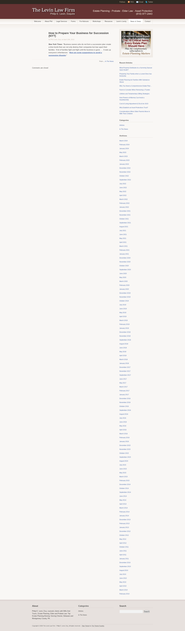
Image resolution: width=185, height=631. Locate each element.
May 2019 (122, 312)
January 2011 (124, 559)
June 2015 (123, 469)
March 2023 (123, 156)
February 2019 (124, 324)
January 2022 (124, 207)
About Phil (48, 21)
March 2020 (123, 281)
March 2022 (123, 199)
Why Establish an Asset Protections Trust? (133, 107)
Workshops (97, 21)
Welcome (37, 21)
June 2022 (123, 187)
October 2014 (124, 488)
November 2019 (125, 297)
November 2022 (125, 172)
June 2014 (123, 496)
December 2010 (125, 562)
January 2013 (124, 527)
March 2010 (123, 590)
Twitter (150, 2)
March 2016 (123, 434)
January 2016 (124, 441)
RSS (132, 2)
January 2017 (124, 395)
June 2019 (123, 309)
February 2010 (124, 594)
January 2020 (124, 289)
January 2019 (124, 328)
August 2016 (123, 414)
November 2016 (125, 402)
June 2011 (123, 551)
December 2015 (125, 445)
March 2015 (123, 477)
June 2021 (123, 234)
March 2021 (123, 246)
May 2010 (122, 582)
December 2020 (125, 258)
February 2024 (124, 145)
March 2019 (123, 320)
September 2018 (125, 340)
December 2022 (125, 168)
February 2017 (124, 391)
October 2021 (124, 219)
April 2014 (122, 504)
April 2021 (122, 242)
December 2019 (125, 293)
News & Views (135, 21)
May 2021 (122, 238)
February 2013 (124, 523)
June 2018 (123, 348)
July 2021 (122, 230)
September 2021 (125, 223)
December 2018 (125, 332)
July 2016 (122, 418)
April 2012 (122, 543)
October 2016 (124, 406)
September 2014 (125, 492)
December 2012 (125, 531)
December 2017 (125, 367)
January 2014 (124, 516)
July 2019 (122, 305)
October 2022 (124, 176)
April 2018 (122, 355)
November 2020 (125, 262)
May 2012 (122, 539)
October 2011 (124, 547)
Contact (148, 21)
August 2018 (123, 344)
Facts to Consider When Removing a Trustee (134, 90)
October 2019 (124, 301)
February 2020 (124, 285)
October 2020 (124, 266)
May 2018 (122, 352)
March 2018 (123, 359)
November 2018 (125, 336)
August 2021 (123, 227)
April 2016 (122, 430)
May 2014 (122, 500)
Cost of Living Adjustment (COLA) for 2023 (133, 104)
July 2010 (122, 574)
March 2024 (123, 141)
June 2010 (123, 578)
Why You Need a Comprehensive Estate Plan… (135, 86)
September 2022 (125, 180)
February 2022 (124, 203)
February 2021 (124, 250)
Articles (121, 125)
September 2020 (125, 270)
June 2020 (123, 273)
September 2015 (125, 457)
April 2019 (122, 316)
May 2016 (122, 426)
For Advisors (84, 21)
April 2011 (122, 555)
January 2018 (124, 363)
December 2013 (125, 519)
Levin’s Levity (121, 21)
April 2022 (122, 195)
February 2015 (124, 480)
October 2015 (124, 453)
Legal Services (61, 21)
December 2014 (125, 484)
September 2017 (125, 375)
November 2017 (125, 371)
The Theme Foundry (98, 626)
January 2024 (124, 148)
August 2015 (123, 461)
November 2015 (125, 449)
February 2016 (124, 437)
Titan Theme (85, 626)
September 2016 (125, 410)
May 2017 (122, 383)
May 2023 (122, 152)
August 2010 (123, 570)
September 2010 (125, 566)
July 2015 (122, 465)
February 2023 (124, 160)
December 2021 (125, 211)
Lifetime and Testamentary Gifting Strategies (134, 94)
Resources (109, 21)
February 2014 (124, 512)
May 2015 (122, 473)
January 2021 (124, 254)
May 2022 (122, 191)
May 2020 (122, 277)
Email (141, 2)
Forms (73, 21)
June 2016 (123, 422)
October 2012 (124, 535)
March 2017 (123, 387)
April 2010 (122, 586)
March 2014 (123, 508)
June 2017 (123, 379)
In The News (109, 61)
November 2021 (125, 215)
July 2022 (122, 184)
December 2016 (125, 398)
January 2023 (124, 164)
